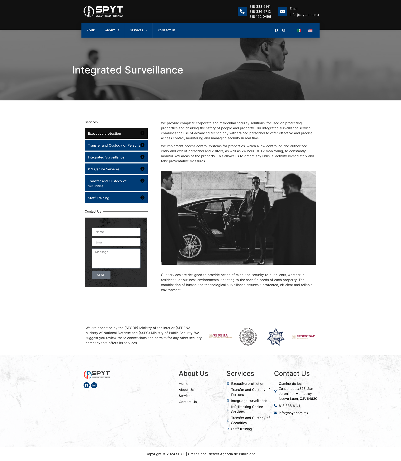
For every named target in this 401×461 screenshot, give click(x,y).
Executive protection (104, 133)
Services (136, 30)
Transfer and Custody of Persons (114, 145)
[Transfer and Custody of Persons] (142, 145)
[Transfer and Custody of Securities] (142, 181)
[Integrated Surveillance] (142, 157)
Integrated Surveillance (106, 157)
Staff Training (98, 198)
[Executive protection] (142, 133)
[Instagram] (284, 30)
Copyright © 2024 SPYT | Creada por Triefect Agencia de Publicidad (200, 454)
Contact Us (167, 30)
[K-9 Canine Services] (142, 169)
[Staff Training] (142, 197)
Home (91, 30)
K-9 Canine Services (103, 169)
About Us (112, 30)
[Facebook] (276, 30)
